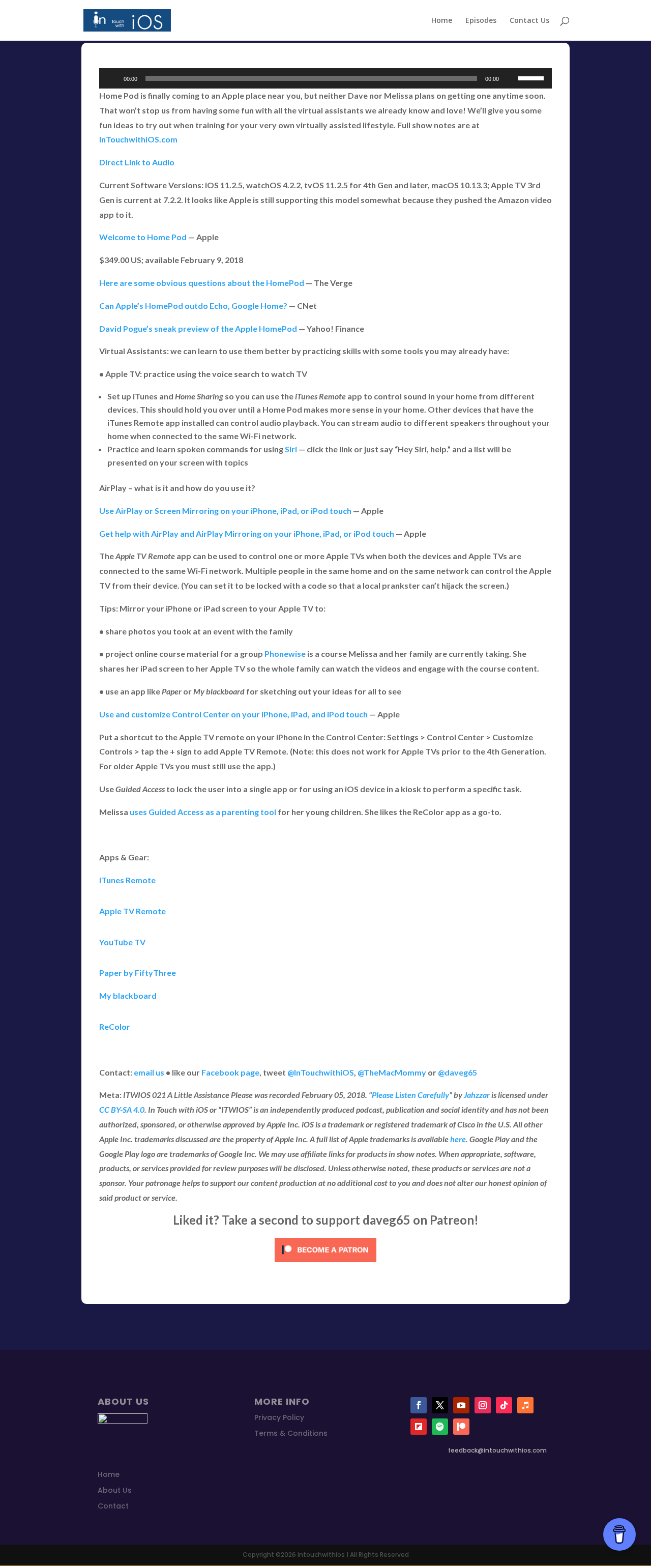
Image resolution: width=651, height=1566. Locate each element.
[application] (325, 78)
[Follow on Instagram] (483, 1405)
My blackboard (128, 995)
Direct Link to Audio (136, 162)
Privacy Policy (279, 1417)
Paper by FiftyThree (137, 972)
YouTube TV (122, 942)
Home (441, 21)
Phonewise (285, 653)
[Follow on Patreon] (461, 1426)
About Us (115, 1490)
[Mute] (510, 78)
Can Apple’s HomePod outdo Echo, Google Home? (193, 305)
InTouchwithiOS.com (138, 139)
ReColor (114, 1026)
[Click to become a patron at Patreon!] (325, 1263)
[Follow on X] (440, 1405)
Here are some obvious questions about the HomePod (201, 282)
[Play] (112, 78)
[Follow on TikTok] (504, 1405)
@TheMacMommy (392, 1072)
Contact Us (529, 21)
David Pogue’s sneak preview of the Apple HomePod (198, 328)
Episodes (480, 21)
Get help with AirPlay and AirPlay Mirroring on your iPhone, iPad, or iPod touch (246, 533)
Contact (113, 1506)
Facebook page (230, 1072)
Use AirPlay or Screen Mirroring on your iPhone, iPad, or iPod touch (225, 510)
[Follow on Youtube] (461, 1405)
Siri (291, 449)
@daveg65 (457, 1072)
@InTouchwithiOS (320, 1072)
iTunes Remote (127, 880)
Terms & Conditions (291, 1433)
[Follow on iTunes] (525, 1405)
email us (149, 1072)
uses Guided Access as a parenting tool (203, 812)
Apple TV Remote (132, 911)
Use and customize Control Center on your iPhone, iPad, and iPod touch (233, 714)
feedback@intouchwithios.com (497, 1450)
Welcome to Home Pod (143, 237)
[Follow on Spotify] (440, 1426)
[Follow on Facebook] (418, 1405)
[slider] (532, 77)
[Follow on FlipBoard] (418, 1426)
